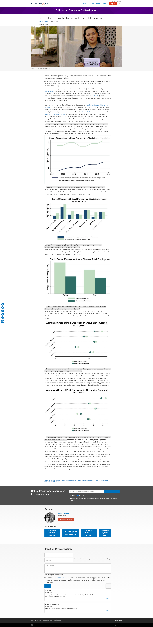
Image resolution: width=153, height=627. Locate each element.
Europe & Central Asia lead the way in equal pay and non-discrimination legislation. (75, 187)
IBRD (45, 625)
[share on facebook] (2, 307)
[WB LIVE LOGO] (113, 4)
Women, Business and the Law (54, 114)
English (46, 24)
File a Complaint (118, 620)
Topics (98, 3)
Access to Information (47, 620)
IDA (48, 625)
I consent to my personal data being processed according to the (94, 499)
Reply (107, 598)
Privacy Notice (61, 578)
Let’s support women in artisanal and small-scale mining (70, 533)
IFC (51, 625)
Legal (32, 620)
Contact (104, 3)
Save (47, 586)
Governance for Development (83, 10)
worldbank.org (116, 1)
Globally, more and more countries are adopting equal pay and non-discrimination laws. (76, 124)
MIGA (54, 625)
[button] (119, 3)
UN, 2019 (96, 96)
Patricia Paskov (43, 21)
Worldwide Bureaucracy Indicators (93, 112)
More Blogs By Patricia (66, 519)
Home (84, 3)
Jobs (55, 620)
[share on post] (2, 311)
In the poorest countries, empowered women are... (52, 533)
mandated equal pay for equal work (88, 192)
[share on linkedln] (2, 314)
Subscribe (112, 491)
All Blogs (91, 3)
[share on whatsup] (2, 317)
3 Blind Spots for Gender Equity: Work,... (105, 533)
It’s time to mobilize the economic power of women (89, 533)
